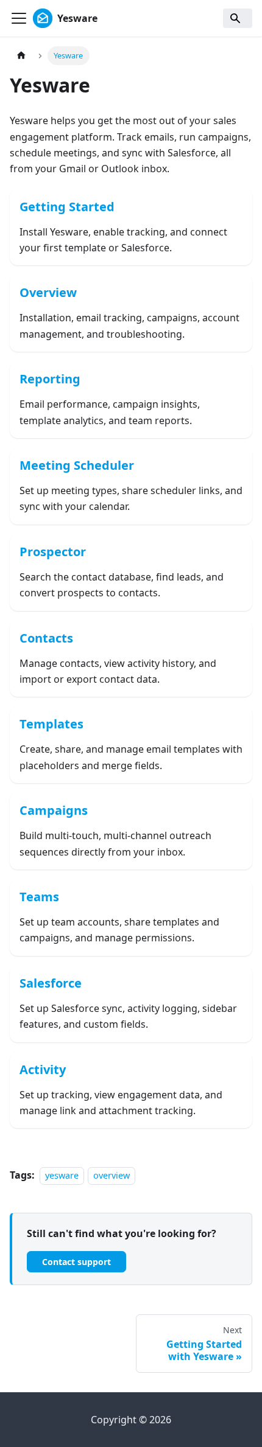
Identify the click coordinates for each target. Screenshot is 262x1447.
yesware (62, 1175)
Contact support (76, 1261)
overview (111, 1175)
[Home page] (21, 55)
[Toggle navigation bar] (19, 18)
